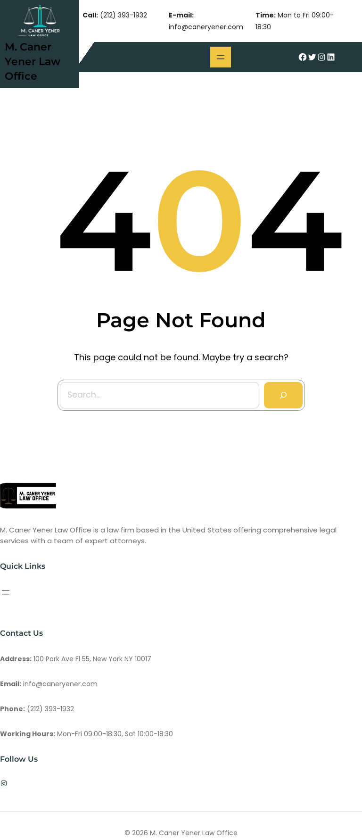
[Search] (283, 395)
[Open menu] (220, 57)
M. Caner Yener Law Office (32, 62)
